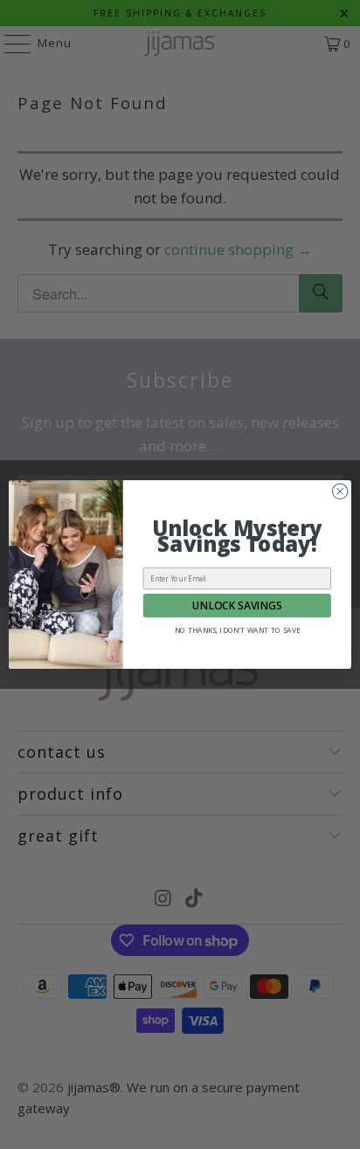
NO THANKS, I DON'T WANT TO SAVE (237, 630)
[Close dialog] (340, 491)
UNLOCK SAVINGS (236, 605)
